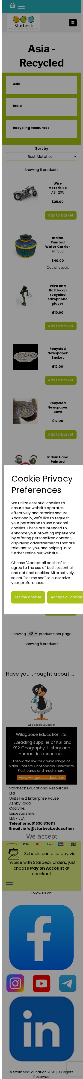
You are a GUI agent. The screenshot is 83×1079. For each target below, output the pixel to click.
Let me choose (28, 597)
